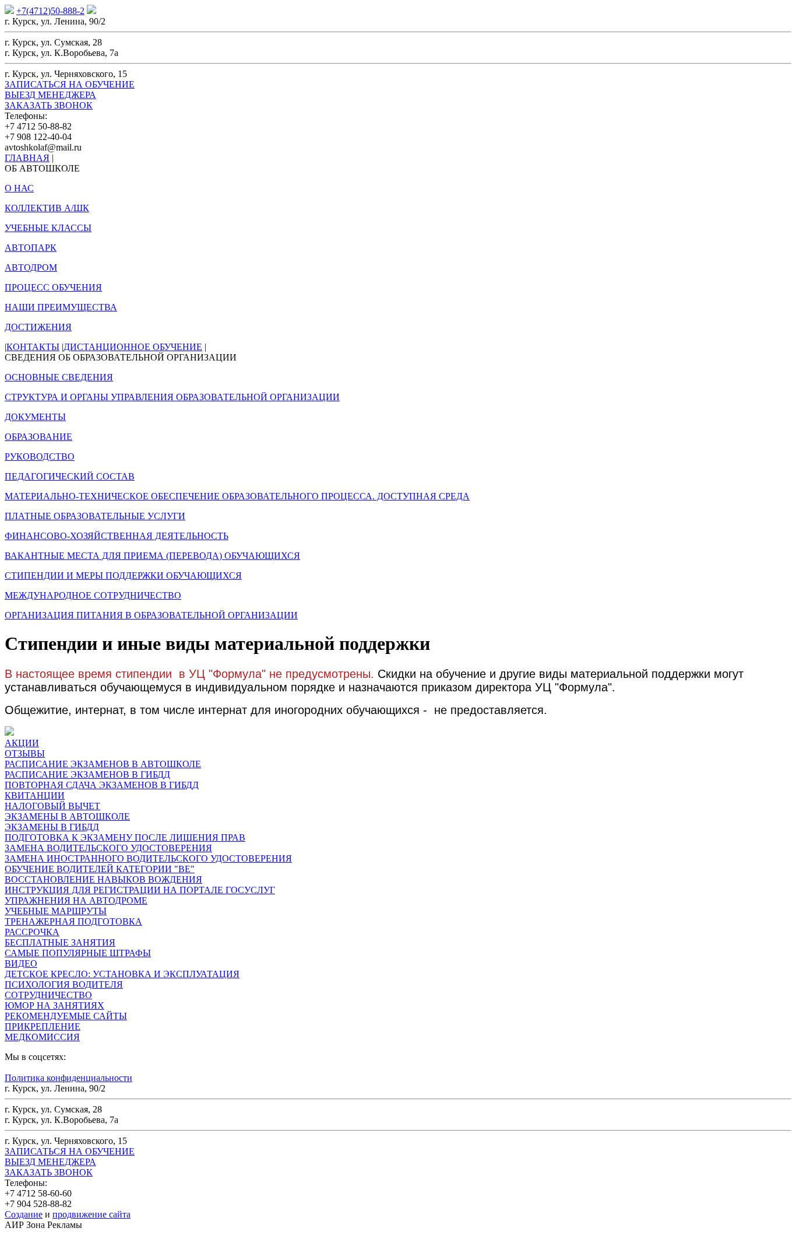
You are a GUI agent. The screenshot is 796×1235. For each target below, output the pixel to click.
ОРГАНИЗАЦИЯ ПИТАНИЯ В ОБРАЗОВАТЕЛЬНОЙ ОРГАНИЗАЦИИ (151, 615)
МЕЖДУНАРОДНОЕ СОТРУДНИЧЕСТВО (93, 595)
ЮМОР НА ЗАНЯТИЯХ (54, 1005)
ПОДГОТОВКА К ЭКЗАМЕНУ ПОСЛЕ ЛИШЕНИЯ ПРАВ (125, 837)
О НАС (19, 188)
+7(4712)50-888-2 (50, 11)
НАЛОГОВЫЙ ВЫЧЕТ (52, 806)
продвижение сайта (91, 1214)
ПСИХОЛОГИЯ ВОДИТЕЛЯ (64, 984)
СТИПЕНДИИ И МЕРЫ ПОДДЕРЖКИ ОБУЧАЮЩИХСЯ (123, 575)
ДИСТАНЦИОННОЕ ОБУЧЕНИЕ (133, 347)
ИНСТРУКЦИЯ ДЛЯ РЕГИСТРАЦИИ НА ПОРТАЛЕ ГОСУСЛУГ (140, 890)
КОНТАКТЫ (32, 347)
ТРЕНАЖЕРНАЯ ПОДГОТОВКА (73, 921)
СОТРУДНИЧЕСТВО (48, 995)
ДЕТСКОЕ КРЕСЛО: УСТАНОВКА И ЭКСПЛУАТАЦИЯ (122, 974)
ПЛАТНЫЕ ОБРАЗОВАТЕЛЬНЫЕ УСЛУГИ (95, 516)
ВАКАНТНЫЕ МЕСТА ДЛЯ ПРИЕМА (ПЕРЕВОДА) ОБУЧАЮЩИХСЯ (152, 556)
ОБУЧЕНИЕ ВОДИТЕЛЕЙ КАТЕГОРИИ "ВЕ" (100, 869)
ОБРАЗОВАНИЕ (38, 437)
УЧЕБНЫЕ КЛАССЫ (48, 228)
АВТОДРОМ (31, 267)
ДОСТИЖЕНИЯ (38, 327)
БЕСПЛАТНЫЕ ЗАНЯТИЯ (60, 942)
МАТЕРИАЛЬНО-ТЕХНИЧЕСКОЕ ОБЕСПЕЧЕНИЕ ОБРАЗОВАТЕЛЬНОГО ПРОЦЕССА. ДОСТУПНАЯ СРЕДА (237, 496)
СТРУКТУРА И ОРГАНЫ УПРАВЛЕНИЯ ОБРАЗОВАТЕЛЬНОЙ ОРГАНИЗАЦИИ (172, 397)
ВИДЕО (21, 963)
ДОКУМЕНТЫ (35, 417)
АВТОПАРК (31, 248)
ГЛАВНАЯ (27, 158)
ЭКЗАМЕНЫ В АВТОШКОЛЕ (67, 816)
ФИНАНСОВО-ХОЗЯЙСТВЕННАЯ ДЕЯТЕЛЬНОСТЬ (116, 536)
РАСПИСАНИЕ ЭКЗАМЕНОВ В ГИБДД (87, 774)
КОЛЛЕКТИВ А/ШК (47, 208)
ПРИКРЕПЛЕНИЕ (42, 1026)
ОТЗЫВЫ (25, 753)
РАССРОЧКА (32, 932)
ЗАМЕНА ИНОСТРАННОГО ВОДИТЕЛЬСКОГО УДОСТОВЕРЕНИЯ (148, 858)
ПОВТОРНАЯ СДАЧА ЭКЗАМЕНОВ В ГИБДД (102, 785)
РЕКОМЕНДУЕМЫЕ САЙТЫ (66, 1016)
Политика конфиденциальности (68, 1078)
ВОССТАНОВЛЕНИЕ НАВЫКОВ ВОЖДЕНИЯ (103, 879)
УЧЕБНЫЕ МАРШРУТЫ (56, 911)
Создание (24, 1214)
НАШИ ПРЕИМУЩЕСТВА (61, 307)
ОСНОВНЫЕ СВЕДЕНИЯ (59, 377)
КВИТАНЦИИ (35, 795)
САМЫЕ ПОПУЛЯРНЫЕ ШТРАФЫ (78, 953)
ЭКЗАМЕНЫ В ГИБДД (52, 827)
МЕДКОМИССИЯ (42, 1037)
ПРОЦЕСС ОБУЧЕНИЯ (53, 287)
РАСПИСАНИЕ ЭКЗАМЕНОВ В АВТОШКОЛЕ (103, 764)
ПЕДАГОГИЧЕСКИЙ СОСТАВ (70, 476)
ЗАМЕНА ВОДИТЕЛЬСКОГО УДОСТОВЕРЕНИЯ (108, 848)
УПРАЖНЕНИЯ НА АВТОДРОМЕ (76, 900)
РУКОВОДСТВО (40, 456)
